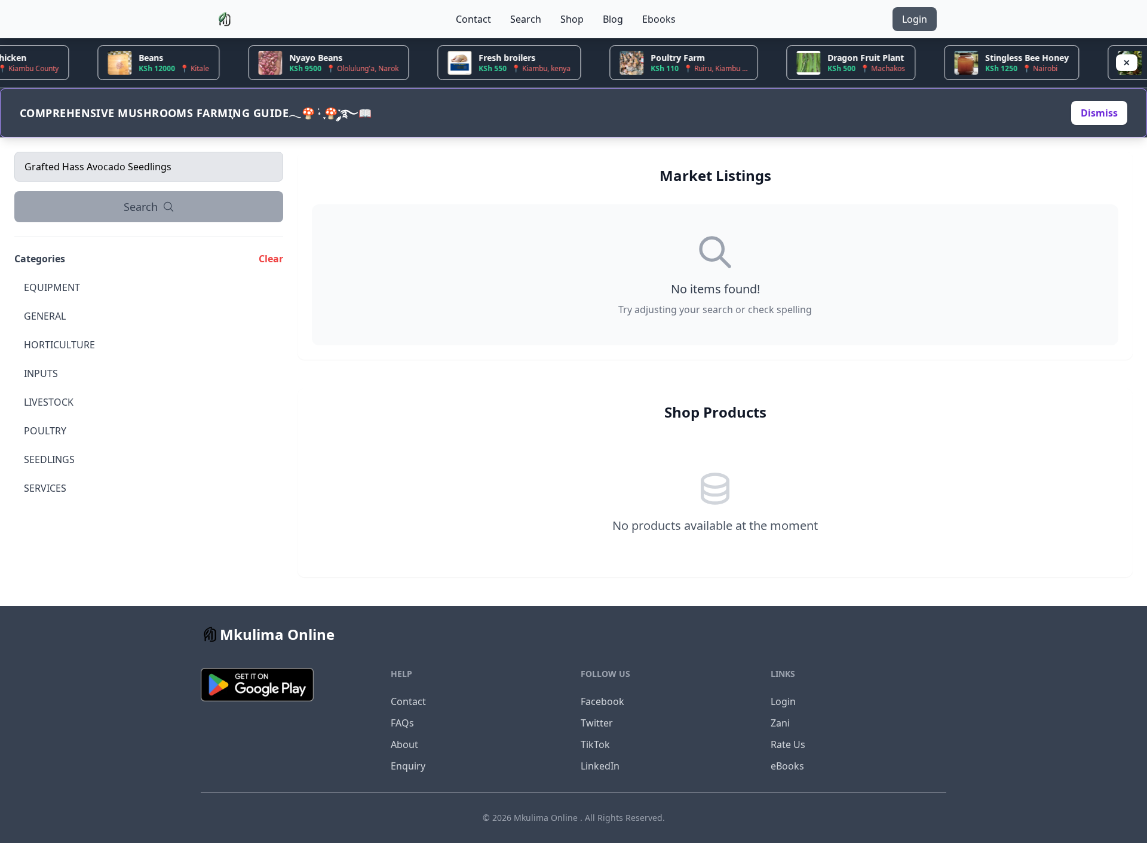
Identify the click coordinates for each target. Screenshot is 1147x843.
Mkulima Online (547, 817)
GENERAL (45, 316)
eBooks (787, 766)
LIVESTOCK (48, 402)
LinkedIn (600, 766)
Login (914, 19)
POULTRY (45, 430)
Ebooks (659, 19)
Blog (613, 19)
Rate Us (788, 744)
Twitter (597, 722)
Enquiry (408, 766)
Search (525, 19)
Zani (780, 722)
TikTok (595, 744)
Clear (271, 258)
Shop (572, 19)
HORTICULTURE (59, 344)
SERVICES (45, 488)
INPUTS (41, 373)
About (404, 744)
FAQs (402, 722)
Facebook (602, 701)
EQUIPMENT (52, 287)
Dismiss (1099, 112)
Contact (473, 19)
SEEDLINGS (49, 459)
